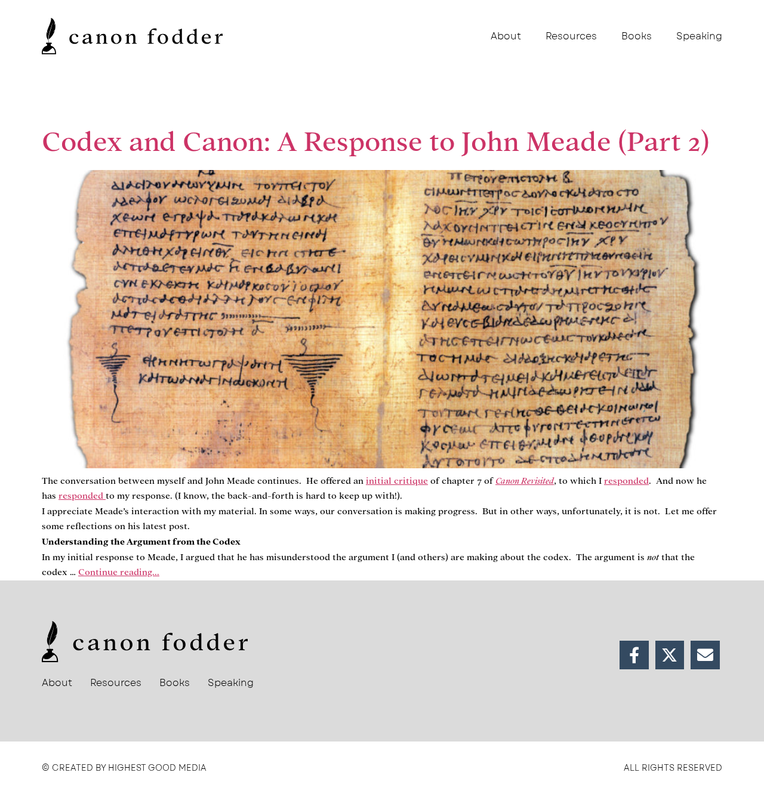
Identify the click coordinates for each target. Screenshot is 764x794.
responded (626, 481)
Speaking (699, 36)
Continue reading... (118, 572)
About (506, 36)
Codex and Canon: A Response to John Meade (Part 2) (376, 142)
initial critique (397, 481)
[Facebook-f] (634, 655)
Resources (571, 36)
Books (636, 36)
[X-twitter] (670, 655)
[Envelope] (705, 655)
